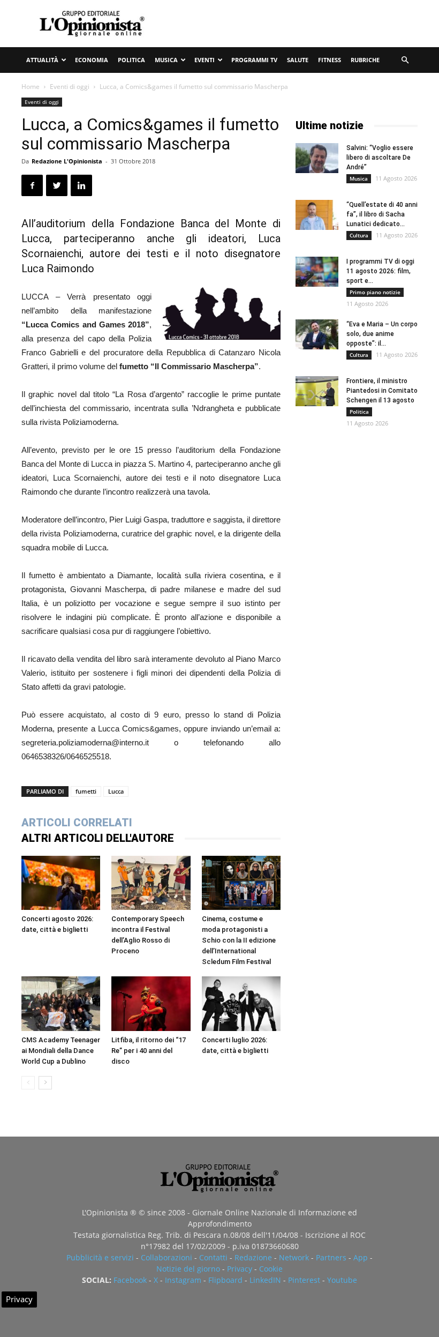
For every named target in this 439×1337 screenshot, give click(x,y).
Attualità (42, 60)
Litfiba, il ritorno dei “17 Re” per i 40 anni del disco (148, 1050)
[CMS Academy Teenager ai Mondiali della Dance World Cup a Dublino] (60, 1003)
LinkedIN (265, 1280)
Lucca (116, 791)
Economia (91, 60)
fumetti (85, 791)
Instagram (183, 1280)
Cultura (359, 235)
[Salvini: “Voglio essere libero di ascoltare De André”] (317, 158)
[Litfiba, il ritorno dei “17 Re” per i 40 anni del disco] (150, 1003)
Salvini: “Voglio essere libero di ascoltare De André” (379, 157)
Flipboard (225, 1280)
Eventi (204, 60)
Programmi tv (254, 60)
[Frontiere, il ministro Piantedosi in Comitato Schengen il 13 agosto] (317, 391)
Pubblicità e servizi (100, 1257)
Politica (131, 60)
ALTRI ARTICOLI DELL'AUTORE (97, 838)
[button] (405, 60)
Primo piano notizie (375, 292)
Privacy (239, 1269)
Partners (331, 1257)
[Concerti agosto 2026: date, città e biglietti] (60, 883)
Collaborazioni (166, 1257)
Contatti (213, 1257)
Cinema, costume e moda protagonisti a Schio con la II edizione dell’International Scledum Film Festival (239, 940)
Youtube (342, 1280)
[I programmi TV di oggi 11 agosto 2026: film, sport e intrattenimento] (317, 272)
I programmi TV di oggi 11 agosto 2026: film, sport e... (380, 271)
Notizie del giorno (188, 1269)
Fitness (329, 60)
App (360, 1257)
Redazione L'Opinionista (67, 161)
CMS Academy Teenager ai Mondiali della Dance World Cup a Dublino (60, 1050)
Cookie (271, 1269)
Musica (166, 60)
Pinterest (304, 1280)
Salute (297, 60)
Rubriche (365, 60)
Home (30, 86)
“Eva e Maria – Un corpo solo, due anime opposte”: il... (382, 333)
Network (294, 1257)
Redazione (253, 1257)
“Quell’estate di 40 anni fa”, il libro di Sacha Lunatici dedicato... (382, 214)
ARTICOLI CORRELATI (76, 822)
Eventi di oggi (69, 86)
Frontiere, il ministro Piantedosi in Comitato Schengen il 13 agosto (382, 390)
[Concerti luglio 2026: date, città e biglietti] (241, 1003)
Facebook (130, 1280)
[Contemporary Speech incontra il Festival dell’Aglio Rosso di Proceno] (150, 883)
